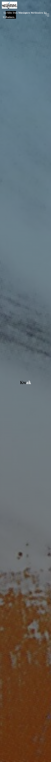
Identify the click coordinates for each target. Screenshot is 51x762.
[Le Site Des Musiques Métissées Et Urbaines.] (9, 5)
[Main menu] (46, 15)
